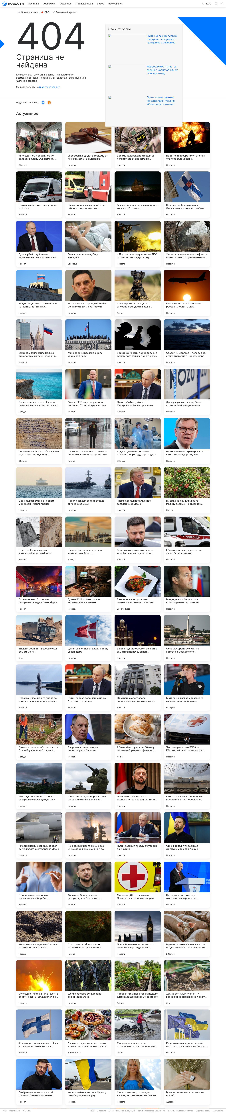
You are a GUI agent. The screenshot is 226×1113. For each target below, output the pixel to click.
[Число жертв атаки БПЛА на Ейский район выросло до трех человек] (187, 737)
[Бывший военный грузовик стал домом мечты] (39, 638)
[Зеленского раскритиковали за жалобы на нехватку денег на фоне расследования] (138, 540)
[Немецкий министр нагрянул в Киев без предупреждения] (187, 441)
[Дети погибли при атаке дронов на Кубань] (39, 194)
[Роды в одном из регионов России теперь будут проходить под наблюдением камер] (138, 441)
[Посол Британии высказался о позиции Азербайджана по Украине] (138, 934)
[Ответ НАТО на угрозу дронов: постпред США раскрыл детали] (88, 392)
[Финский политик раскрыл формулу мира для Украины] (187, 835)
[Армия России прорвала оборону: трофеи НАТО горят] (138, 194)
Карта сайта (217, 1111)
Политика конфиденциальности (151, 1111)
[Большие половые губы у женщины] (88, 244)
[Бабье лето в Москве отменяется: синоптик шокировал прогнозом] (88, 441)
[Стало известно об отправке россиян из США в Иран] (187, 293)
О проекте (101, 1111)
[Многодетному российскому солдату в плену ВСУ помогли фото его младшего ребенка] (39, 145)
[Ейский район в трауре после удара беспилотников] (187, 540)
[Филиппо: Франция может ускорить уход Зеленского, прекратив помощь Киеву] (88, 885)
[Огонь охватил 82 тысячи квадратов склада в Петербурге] (39, 589)
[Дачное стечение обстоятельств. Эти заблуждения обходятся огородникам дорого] (39, 737)
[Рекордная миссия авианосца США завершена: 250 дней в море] (88, 835)
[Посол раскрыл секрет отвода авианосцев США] (88, 490)
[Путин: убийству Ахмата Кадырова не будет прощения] (138, 392)
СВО (47, 12)
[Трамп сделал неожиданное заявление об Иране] (138, 490)
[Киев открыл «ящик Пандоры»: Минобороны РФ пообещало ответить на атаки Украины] (187, 786)
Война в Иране (29, 12)
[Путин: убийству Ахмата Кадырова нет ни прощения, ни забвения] (39, 244)
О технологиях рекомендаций (122, 1111)
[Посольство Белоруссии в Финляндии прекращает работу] (187, 194)
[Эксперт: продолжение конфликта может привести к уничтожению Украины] (187, 244)
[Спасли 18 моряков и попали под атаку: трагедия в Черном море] (187, 342)
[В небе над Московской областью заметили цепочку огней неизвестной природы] (138, 638)
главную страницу (49, 86)
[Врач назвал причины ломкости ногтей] (187, 1082)
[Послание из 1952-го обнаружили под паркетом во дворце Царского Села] (39, 441)
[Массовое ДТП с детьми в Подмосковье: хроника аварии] (138, 885)
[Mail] (4, 3)
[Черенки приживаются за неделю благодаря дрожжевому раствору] (138, 983)
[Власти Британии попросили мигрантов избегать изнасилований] (88, 540)
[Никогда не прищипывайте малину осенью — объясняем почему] (187, 490)
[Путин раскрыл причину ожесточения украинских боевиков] (187, 885)
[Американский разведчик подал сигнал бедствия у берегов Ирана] (39, 835)
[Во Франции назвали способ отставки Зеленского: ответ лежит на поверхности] (39, 1082)
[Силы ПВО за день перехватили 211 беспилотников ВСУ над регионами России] (88, 786)
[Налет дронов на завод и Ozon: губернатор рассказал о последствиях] (88, 194)
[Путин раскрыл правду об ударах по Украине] (138, 835)
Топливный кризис (66, 12)
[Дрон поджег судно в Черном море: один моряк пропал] (39, 490)
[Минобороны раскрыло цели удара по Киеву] (88, 342)
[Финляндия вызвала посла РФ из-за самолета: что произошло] (39, 1032)
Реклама (26, 1111)
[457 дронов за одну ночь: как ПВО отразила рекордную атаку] (138, 244)
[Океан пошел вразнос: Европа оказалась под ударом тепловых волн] (39, 392)
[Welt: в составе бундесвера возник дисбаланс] (88, 983)
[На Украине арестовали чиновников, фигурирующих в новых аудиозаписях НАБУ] (138, 687)
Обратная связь (203, 1111)
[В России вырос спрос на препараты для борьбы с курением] (39, 885)
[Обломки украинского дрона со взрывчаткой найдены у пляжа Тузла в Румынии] (39, 687)
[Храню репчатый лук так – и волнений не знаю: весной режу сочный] (187, 983)
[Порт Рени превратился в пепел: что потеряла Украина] (187, 145)
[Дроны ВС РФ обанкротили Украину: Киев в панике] (88, 589)
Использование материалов (180, 1111)
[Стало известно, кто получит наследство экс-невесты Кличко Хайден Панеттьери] (138, 1082)
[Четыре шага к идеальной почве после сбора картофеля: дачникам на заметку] (39, 934)
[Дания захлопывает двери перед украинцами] (88, 638)
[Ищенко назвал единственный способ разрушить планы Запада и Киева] (187, 1032)
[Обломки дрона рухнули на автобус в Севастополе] (187, 638)
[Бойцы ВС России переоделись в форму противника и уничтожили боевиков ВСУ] (138, 342)
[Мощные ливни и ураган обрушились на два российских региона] (138, 1032)
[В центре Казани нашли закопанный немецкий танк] (39, 540)
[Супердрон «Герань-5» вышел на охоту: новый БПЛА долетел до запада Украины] (39, 983)
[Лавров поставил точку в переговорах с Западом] (88, 737)
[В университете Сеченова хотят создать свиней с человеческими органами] (187, 934)
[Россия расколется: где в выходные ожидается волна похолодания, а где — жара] (138, 293)
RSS (92, 1111)
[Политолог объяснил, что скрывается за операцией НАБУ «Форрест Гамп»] (138, 786)
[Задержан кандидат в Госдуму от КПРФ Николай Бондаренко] (88, 145)
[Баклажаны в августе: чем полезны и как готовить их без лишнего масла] (138, 589)
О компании (14, 1111)
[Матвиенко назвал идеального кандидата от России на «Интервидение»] (187, 687)
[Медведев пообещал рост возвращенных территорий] (187, 589)
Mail (5, 1111)
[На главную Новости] (15, 3)
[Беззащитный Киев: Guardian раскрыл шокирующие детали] (39, 786)
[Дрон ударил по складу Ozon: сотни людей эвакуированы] (187, 392)
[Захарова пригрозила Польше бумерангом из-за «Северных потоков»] (39, 342)
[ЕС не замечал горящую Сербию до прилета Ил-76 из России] (88, 293)
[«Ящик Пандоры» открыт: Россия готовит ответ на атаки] (39, 293)
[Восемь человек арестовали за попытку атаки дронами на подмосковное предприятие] (138, 145)
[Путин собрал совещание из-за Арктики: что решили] (88, 687)
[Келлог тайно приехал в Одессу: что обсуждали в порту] (88, 1082)
